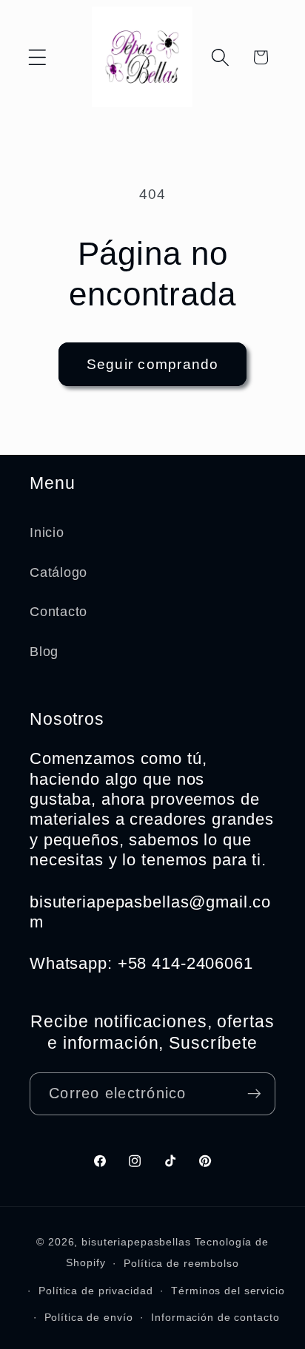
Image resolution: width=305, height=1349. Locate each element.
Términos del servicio (227, 1290)
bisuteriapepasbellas (136, 1242)
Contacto (58, 611)
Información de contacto (215, 1317)
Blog (44, 651)
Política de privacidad (95, 1290)
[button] (37, 57)
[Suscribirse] (254, 1093)
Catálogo (58, 572)
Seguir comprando (153, 364)
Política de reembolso (181, 1263)
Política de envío (88, 1317)
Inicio (47, 532)
